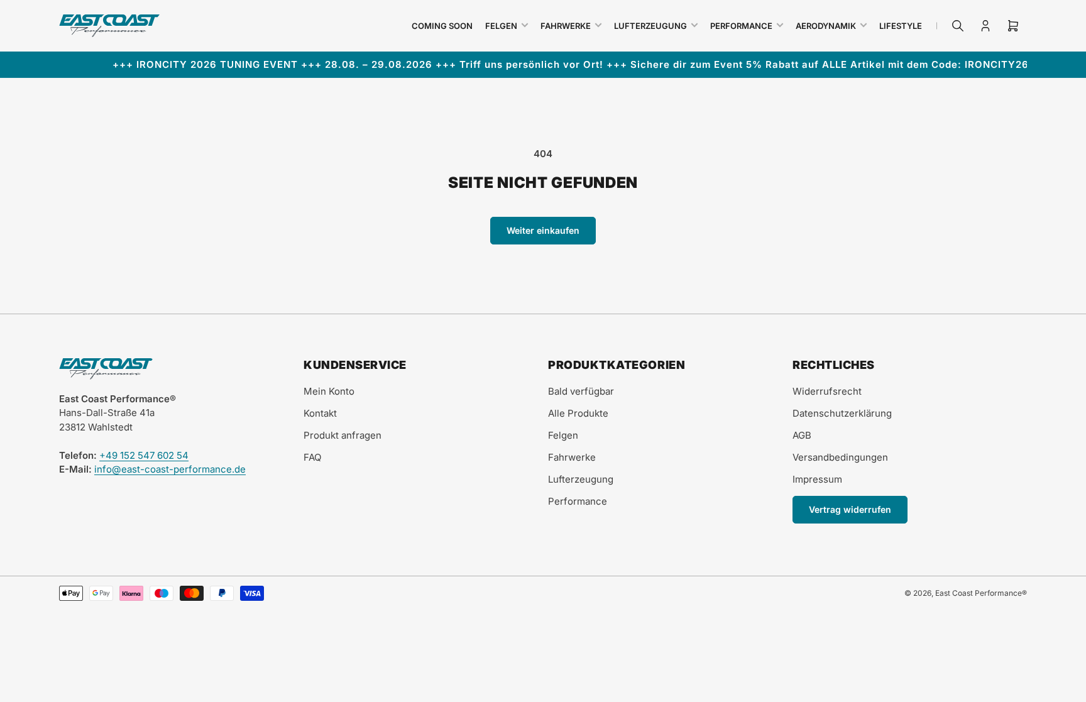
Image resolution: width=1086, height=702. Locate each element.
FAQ (312, 457)
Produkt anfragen (342, 435)
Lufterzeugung (650, 26)
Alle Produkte (578, 413)
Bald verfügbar (581, 391)
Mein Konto (329, 391)
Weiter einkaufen (543, 230)
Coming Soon (442, 26)
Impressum (817, 479)
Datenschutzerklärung (842, 413)
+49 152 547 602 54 (144, 455)
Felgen (501, 26)
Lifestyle (900, 26)
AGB (802, 435)
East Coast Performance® (981, 593)
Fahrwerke (565, 26)
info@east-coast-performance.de (170, 469)
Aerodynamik (826, 26)
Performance (741, 26)
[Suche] (958, 26)
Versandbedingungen (840, 457)
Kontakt (320, 413)
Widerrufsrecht (827, 391)
